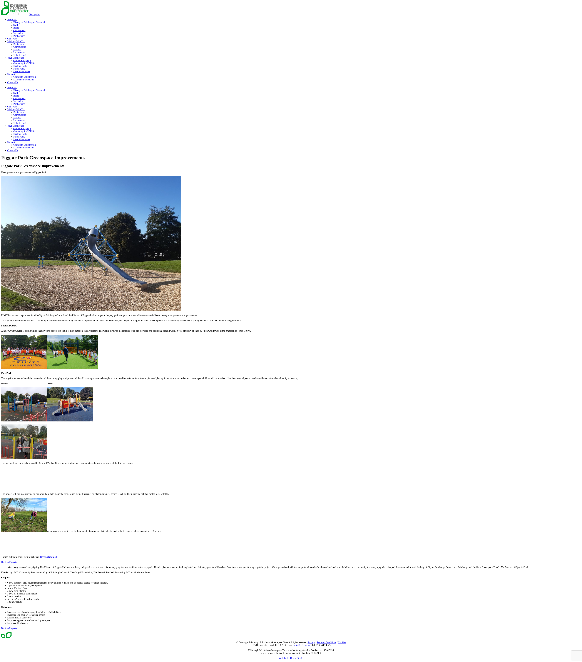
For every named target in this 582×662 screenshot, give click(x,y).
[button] (34, 14)
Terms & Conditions (326, 642)
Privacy (311, 642)
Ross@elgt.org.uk (48, 557)
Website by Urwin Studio (291, 658)
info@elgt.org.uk (302, 645)
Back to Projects (9, 562)
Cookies (342, 642)
